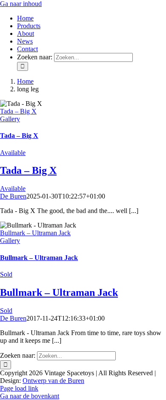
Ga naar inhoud (21, 3)
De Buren (13, 196)
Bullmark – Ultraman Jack (35, 232)
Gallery (10, 119)
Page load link (19, 388)
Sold (6, 274)
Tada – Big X (18, 111)
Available (13, 152)
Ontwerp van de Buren (53, 380)
